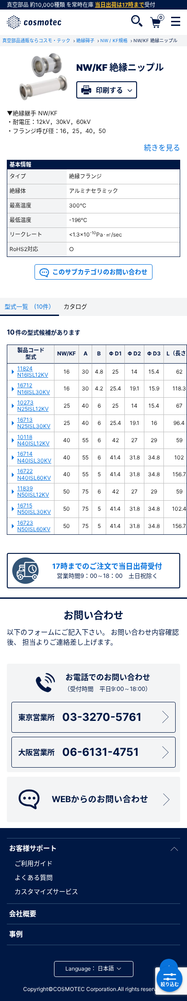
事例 (16, 934)
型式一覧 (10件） (29, 306)
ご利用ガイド (34, 863)
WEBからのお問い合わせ (100, 799)
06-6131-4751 (78, 752)
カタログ (75, 306)
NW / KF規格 (114, 40)
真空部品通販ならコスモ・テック (37, 40)
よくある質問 (34, 877)
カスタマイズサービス (46, 891)
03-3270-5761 (79, 717)
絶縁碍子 (86, 40)
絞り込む (170, 984)
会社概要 (22, 913)
